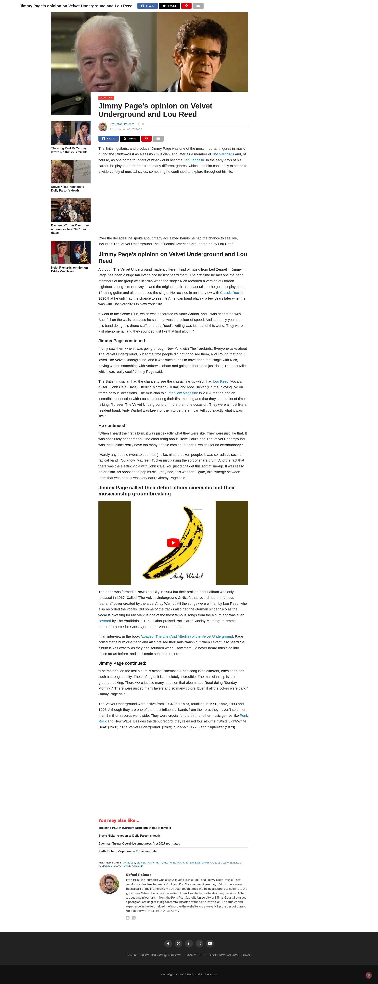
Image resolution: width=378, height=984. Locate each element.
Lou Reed (221, 381)
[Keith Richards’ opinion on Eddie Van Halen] (71, 263)
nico (109, 865)
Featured (162, 862)
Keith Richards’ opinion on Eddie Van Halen (69, 269)
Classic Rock (230, 293)
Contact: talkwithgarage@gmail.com (154, 955)
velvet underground (128, 865)
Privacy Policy (195, 955)
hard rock (177, 862)
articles (129, 862)
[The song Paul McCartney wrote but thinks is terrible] (71, 144)
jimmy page (209, 862)
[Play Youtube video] (173, 543)
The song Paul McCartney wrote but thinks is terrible (69, 150)
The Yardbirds (223, 154)
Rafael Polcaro (124, 123)
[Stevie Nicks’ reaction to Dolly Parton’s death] (71, 182)
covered (104, 621)
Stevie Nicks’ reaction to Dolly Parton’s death (67, 188)
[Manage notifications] (369, 975)
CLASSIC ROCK (145, 862)
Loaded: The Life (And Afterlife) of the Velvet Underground (187, 636)
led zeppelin (226, 862)
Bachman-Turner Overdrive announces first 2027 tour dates (70, 229)
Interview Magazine (183, 393)
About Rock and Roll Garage (231, 955)
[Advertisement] (173, 206)
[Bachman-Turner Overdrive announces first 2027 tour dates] (71, 221)
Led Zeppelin (193, 160)
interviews (193, 862)
